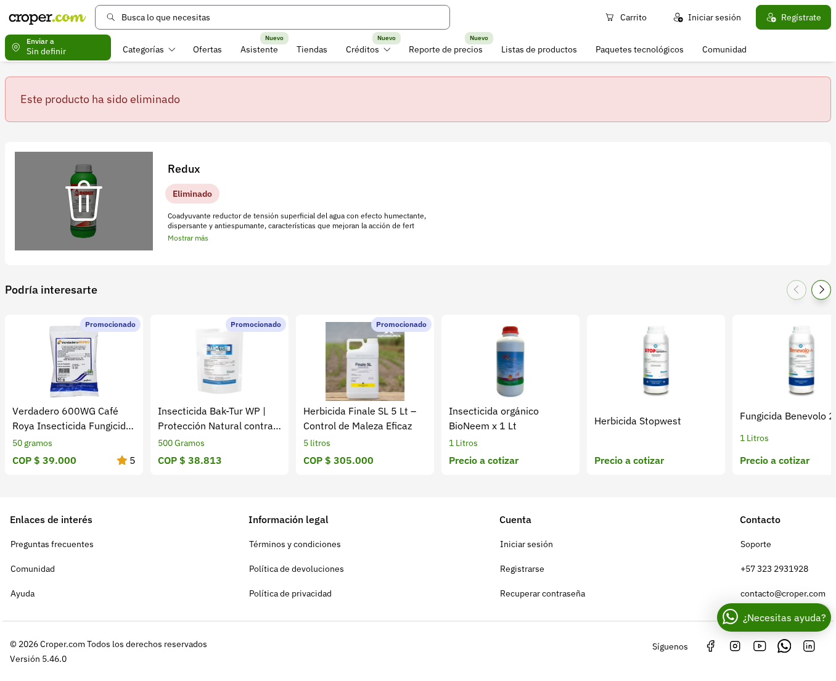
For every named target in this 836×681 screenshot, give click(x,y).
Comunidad (724, 49)
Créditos (362, 49)
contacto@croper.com (783, 593)
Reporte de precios (446, 49)
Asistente (259, 49)
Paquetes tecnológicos (640, 49)
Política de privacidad (290, 593)
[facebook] (710, 646)
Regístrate (801, 17)
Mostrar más (188, 237)
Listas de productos (539, 49)
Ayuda (22, 593)
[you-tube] (759, 646)
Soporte (755, 544)
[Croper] (47, 17)
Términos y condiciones (295, 544)
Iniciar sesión (714, 17)
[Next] (821, 290)
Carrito (633, 17)
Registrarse (522, 568)
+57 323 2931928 (774, 568)
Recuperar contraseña (542, 593)
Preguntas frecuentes (52, 544)
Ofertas (207, 49)
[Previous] (796, 290)
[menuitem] (149, 49)
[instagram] (735, 646)
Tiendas (312, 49)
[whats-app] (784, 646)
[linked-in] (809, 646)
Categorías (143, 49)
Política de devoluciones (296, 568)
